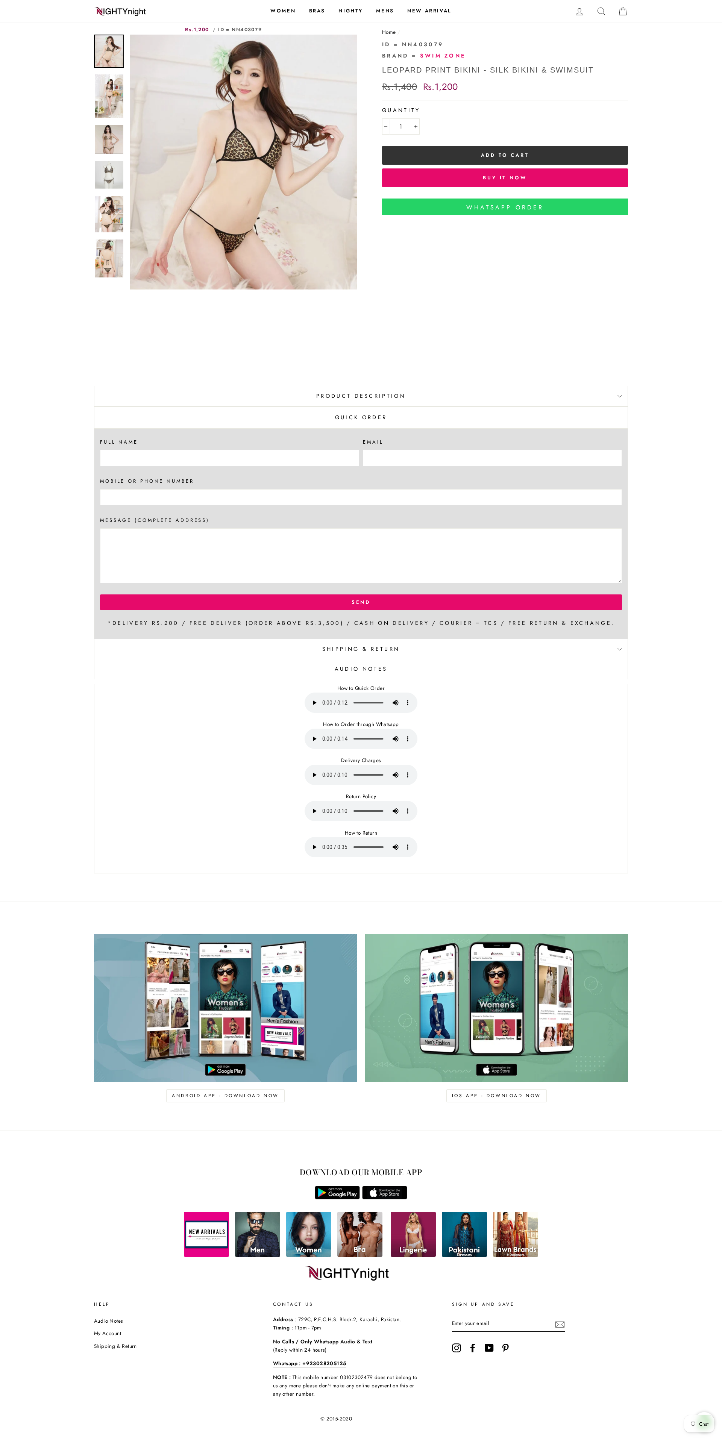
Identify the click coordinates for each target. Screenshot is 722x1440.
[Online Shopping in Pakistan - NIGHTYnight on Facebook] (472, 1347)
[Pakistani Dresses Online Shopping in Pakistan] (464, 1255)
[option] (243, 162)
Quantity (401, 110)
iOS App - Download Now (496, 1095)
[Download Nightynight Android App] (337, 1197)
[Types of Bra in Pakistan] (359, 1255)
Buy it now (505, 177)
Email (373, 442)
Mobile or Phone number (147, 481)
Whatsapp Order (504, 207)
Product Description (361, 396)
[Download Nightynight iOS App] (384, 1197)
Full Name (119, 442)
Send (361, 602)
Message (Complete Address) (154, 520)
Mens (385, 10)
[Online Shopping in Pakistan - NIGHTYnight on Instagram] (456, 1347)
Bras (317, 10)
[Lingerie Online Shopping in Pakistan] (413, 1255)
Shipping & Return (361, 649)
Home (389, 32)
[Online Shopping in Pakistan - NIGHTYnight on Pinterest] (505, 1347)
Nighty (350, 10)
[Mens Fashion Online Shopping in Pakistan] (257, 1255)
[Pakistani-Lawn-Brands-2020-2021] (515, 1255)
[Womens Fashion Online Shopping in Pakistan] (308, 1255)
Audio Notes (108, 1321)
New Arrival (429, 10)
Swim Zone (443, 55)
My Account (107, 1333)
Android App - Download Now (225, 1095)
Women (283, 10)
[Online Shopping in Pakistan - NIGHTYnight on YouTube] (489, 1347)
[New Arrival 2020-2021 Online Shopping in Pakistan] (206, 1255)
